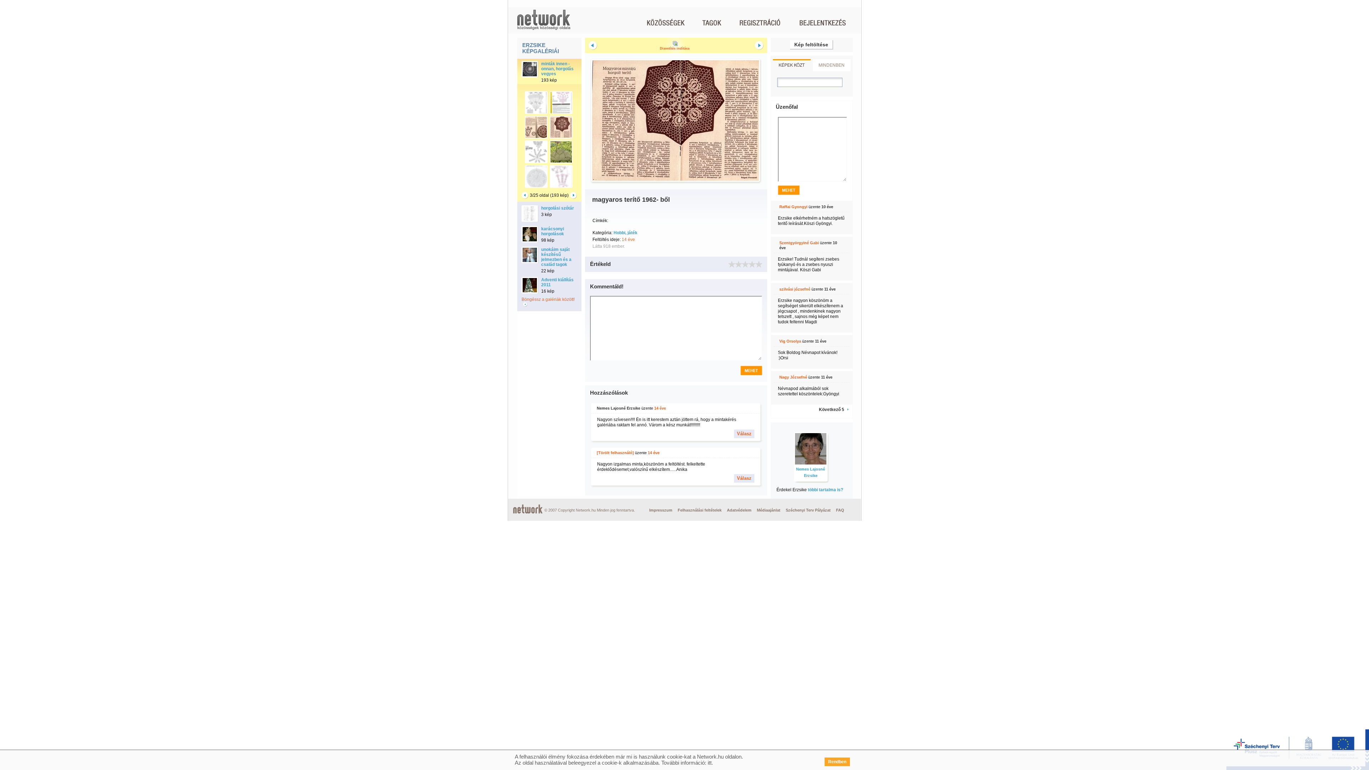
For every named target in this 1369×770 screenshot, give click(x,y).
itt (710, 763)
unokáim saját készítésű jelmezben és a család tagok (556, 257)
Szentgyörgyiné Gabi (799, 243)
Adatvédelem (739, 510)
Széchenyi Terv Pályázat (808, 510)
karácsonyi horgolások (552, 231)
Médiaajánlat (768, 510)
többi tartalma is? (825, 489)
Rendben (837, 761)
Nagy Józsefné (793, 377)
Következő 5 (831, 409)
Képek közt (792, 65)
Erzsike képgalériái (540, 48)
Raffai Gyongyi (793, 207)
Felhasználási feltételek (700, 510)
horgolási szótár (557, 208)
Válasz (744, 433)
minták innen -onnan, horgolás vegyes (557, 68)
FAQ (840, 510)
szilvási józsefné (794, 289)
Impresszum (660, 510)
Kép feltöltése (811, 44)
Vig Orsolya (790, 341)
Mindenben (832, 65)
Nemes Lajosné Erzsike (618, 408)
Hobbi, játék (625, 232)
